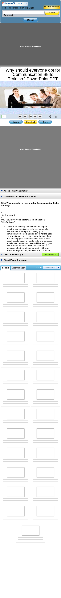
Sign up (23, 8)
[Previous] (25, 116)
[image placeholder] (15, 278)
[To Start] (20, 116)
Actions (16, 122)
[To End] (40, 116)
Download (30, 122)
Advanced (8, 15)
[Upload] (30, 20)
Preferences (13, 8)
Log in (31, 8)
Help (4, 8)
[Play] (30, 116)
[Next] (35, 116)
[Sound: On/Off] (51, 116)
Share (45, 122)
